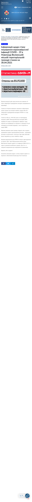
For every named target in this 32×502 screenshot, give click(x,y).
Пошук (29, 1)
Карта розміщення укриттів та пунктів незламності (27, 30)
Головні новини (14, 36)
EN (30, 2)
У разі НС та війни (8, 30)
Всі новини (8, 36)
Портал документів (6, 4)
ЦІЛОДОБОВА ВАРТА (12, 20)
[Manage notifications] (28, 498)
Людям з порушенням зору (24, 7)
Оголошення (16, 30)
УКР (27, 2)
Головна (3, 36)
